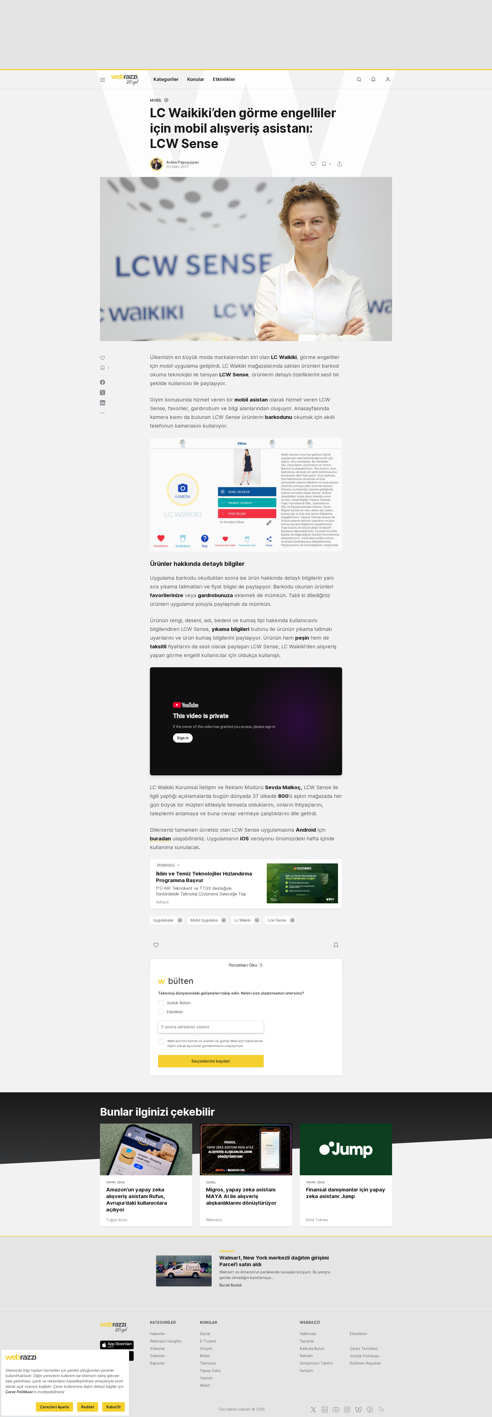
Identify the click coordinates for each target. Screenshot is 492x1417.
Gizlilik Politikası (364, 1356)
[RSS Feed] (380, 1409)
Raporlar (157, 1363)
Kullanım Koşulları (365, 1363)
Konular (195, 79)
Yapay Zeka (115, 1182)
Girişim (206, 1348)
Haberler (157, 1333)
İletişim (306, 1370)
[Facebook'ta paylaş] (102, 382)
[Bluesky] (358, 1409)
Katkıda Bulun (312, 1348)
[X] (313, 1409)
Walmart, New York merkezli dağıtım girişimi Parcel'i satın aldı (274, 1261)
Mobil (156, 100)
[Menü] (102, 80)
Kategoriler (166, 79)
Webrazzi (214, 1220)
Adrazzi (162, 902)
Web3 (205, 1385)
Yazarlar (307, 1341)
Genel (211, 1182)
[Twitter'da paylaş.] (102, 392)
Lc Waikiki (242, 920)
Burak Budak (230, 1285)
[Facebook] (369, 1409)
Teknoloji (208, 1363)
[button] (246, 494)
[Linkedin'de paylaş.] (102, 402)
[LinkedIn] (324, 1409)
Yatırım (206, 1378)
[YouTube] (335, 1409)
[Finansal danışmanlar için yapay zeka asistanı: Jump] (346, 1149)
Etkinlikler (224, 79)
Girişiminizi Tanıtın (316, 1363)
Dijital (205, 1333)
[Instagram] (347, 1409)
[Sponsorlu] (302, 883)
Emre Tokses (317, 1220)
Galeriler (157, 1355)
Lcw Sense (277, 920)
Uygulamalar (163, 920)
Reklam (306, 1355)
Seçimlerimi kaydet (210, 1061)
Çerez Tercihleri (364, 1348)
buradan (160, 839)
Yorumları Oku (245, 965)
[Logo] (125, 79)
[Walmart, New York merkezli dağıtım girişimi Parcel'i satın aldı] (184, 1270)
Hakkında (308, 1333)
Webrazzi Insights (165, 1341)
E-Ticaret (208, 1341)
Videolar (157, 1348)
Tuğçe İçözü (116, 1220)
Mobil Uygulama (204, 920)
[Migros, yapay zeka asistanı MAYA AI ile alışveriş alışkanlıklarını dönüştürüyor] (246, 1149)
